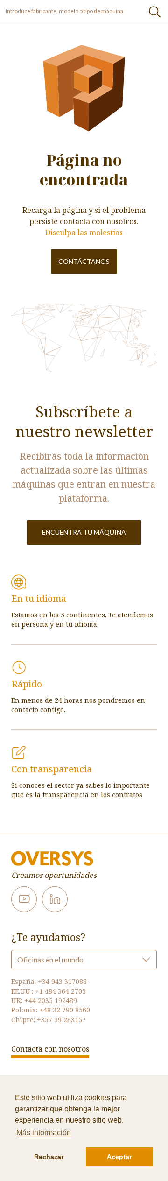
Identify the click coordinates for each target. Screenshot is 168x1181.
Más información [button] (43, 1133)
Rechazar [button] (48, 1156)
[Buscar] (155, 11)
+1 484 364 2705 (60, 991)
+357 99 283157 (61, 1019)
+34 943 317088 (62, 981)
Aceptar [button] (119, 1156)
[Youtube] (24, 899)
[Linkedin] (55, 899)
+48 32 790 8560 (64, 1009)
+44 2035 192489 (50, 1000)
